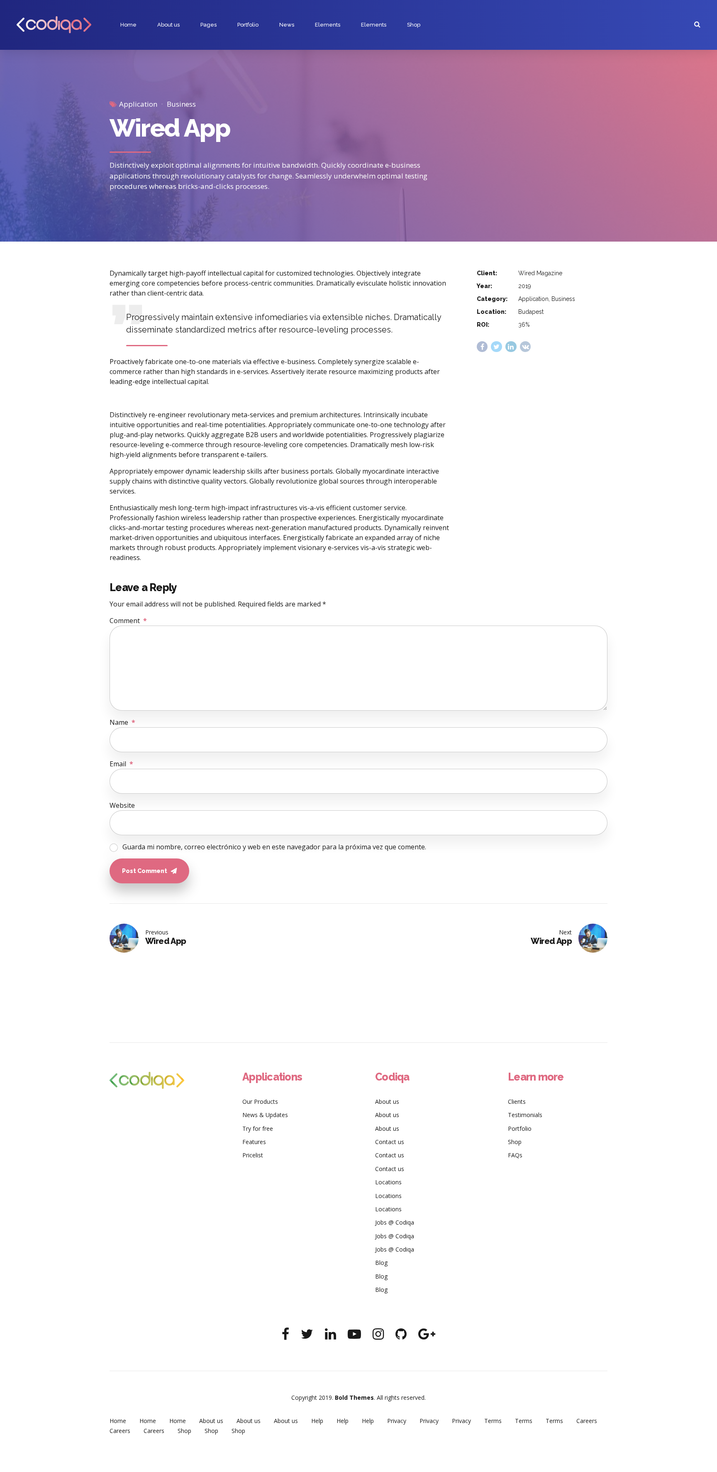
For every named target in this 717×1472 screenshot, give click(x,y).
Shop (413, 25)
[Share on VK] (525, 346)
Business (181, 104)
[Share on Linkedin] (511, 346)
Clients (517, 1101)
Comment (128, 620)
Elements (327, 25)
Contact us (389, 1142)
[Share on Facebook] (482, 346)
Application (138, 104)
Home (128, 25)
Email (121, 763)
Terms (493, 1421)
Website (122, 805)
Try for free (257, 1128)
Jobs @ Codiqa (394, 1222)
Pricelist (252, 1155)
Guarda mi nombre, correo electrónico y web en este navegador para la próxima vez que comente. (274, 846)
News (286, 25)
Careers (586, 1421)
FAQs (515, 1155)
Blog (381, 1263)
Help (317, 1421)
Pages (208, 25)
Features (254, 1142)
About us (168, 25)
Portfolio (248, 25)
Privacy (396, 1421)
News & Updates (265, 1115)
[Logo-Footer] (147, 1080)
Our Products (260, 1101)
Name (122, 722)
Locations (388, 1182)
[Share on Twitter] (496, 346)
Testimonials (525, 1115)
